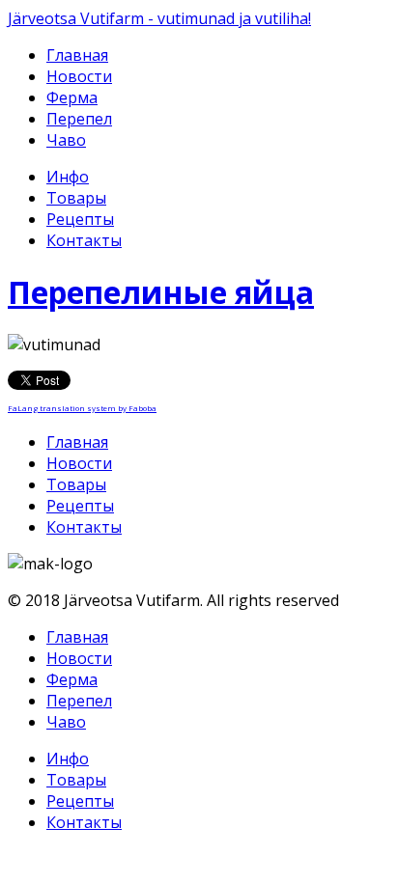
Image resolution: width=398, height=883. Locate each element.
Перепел (79, 118)
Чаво (66, 140)
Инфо (67, 176)
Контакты (84, 240)
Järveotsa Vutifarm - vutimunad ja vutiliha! (159, 18)
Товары (76, 197)
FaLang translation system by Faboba (82, 407)
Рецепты (80, 219)
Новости (79, 76)
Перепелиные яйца (161, 292)
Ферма (72, 97)
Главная (77, 55)
